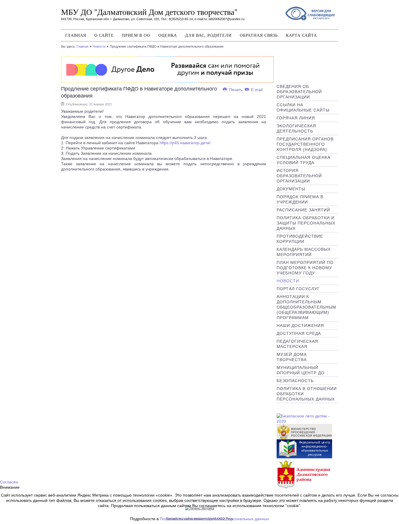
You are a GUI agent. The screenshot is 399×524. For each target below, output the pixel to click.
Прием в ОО (136, 35)
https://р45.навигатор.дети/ (185, 142)
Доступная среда (299, 333)
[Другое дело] (167, 69)
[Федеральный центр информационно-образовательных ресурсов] (304, 449)
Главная (75, 35)
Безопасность (295, 380)
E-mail (256, 89)
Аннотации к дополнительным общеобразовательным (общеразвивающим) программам (306, 307)
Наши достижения (300, 325)
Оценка (167, 35)
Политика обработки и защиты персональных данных (306, 223)
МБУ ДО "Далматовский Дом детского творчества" (149, 11)
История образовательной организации (299, 175)
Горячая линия (296, 118)
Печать (236, 89)
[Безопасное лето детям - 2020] (307, 418)
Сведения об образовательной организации (299, 91)
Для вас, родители (208, 35)
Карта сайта (301, 35)
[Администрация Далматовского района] (304, 474)
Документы (291, 189)
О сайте (104, 35)
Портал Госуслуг (298, 288)
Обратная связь (259, 35)
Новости (99, 46)
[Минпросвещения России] (304, 431)
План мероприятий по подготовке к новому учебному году (305, 267)
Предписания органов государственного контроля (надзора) (305, 144)
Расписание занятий (303, 210)
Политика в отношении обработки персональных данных (214, 518)
